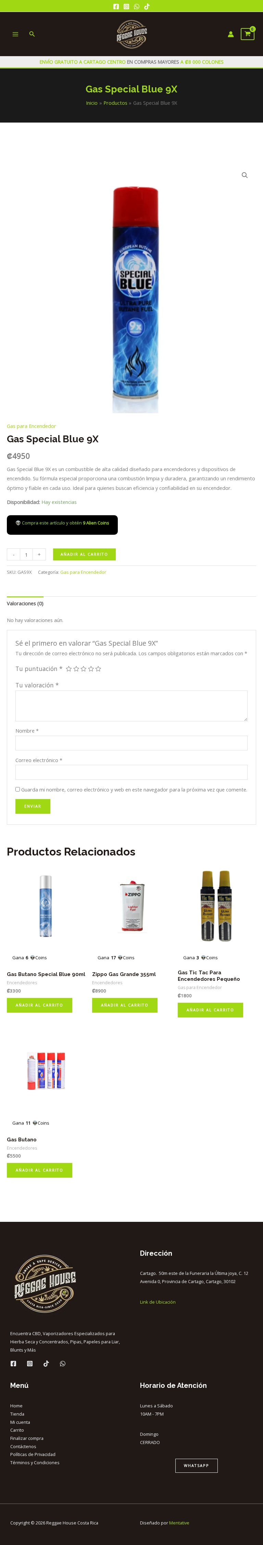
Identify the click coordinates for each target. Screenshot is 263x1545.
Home (16, 1406)
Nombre (27, 730)
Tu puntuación (39, 668)
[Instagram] (126, 6)
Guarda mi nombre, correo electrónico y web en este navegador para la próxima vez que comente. (134, 789)
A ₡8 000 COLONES (201, 62)
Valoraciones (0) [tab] (25, 603)
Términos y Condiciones (35, 1462)
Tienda (17, 1414)
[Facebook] (116, 6)
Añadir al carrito (84, 554)
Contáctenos (23, 1446)
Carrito (17, 1430)
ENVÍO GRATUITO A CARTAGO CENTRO (83, 62)
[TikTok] (147, 6)
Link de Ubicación (158, 1302)
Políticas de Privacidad (32, 1454)
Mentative (179, 1523)
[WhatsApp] (137, 6)
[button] (245, 175)
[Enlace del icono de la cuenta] (231, 34)
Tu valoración (37, 685)
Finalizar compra (26, 1438)
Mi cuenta (20, 1422)
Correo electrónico (38, 760)
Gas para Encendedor (31, 425)
